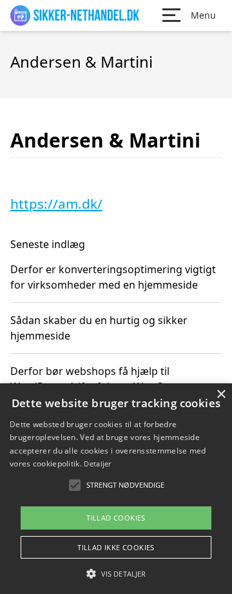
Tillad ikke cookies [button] (116, 547)
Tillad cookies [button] (116, 517)
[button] (116, 573)
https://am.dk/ (56, 204)
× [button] (221, 394)
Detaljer (97, 463)
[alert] (116, 488)
